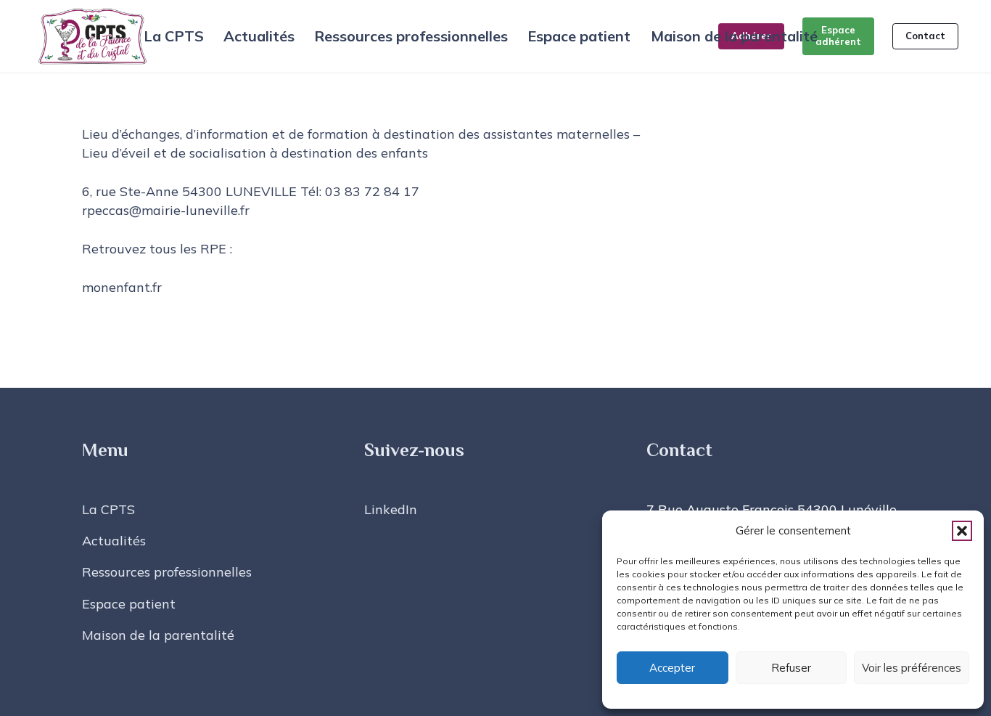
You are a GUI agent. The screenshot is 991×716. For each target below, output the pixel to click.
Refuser (791, 668)
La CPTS (108, 509)
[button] (962, 531)
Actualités (114, 540)
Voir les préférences (911, 668)
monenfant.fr (122, 287)
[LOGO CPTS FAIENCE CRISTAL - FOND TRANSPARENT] (92, 36)
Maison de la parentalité (158, 635)
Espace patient (129, 603)
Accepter (672, 668)
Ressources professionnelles (167, 572)
